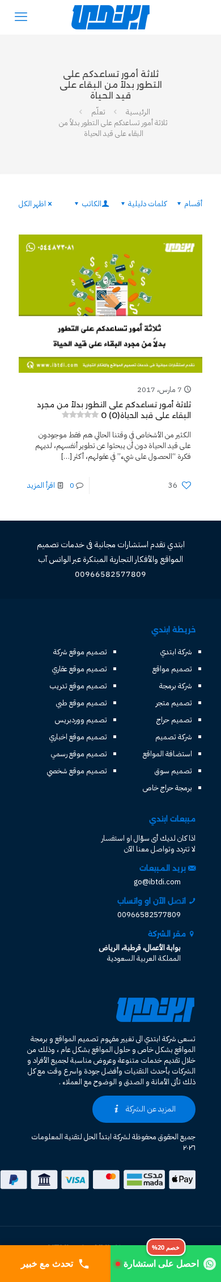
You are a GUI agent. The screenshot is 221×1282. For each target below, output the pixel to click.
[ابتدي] (110, 17)
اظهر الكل (32, 203)
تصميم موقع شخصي (77, 770)
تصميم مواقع (172, 668)
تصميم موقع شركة (80, 651)
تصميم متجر (174, 702)
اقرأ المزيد (41, 485)
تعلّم (98, 112)
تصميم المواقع (77, 1038)
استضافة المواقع (167, 753)
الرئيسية (138, 112)
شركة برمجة (175, 685)
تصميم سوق (173, 770)
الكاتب (91, 203)
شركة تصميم (173, 736)
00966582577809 (149, 914)
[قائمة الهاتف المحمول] (21, 17)
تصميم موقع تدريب (78, 685)
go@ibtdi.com (157, 881)
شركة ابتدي (176, 651)
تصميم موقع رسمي (79, 753)
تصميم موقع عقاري (79, 668)
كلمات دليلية (147, 203)
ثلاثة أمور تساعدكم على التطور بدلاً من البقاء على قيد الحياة (113, 128)
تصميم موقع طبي (81, 702)
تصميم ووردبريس (81, 719)
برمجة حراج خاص (167, 787)
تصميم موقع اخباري (78, 736)
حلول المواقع (111, 1049)
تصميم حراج (174, 719)
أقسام (193, 203)
